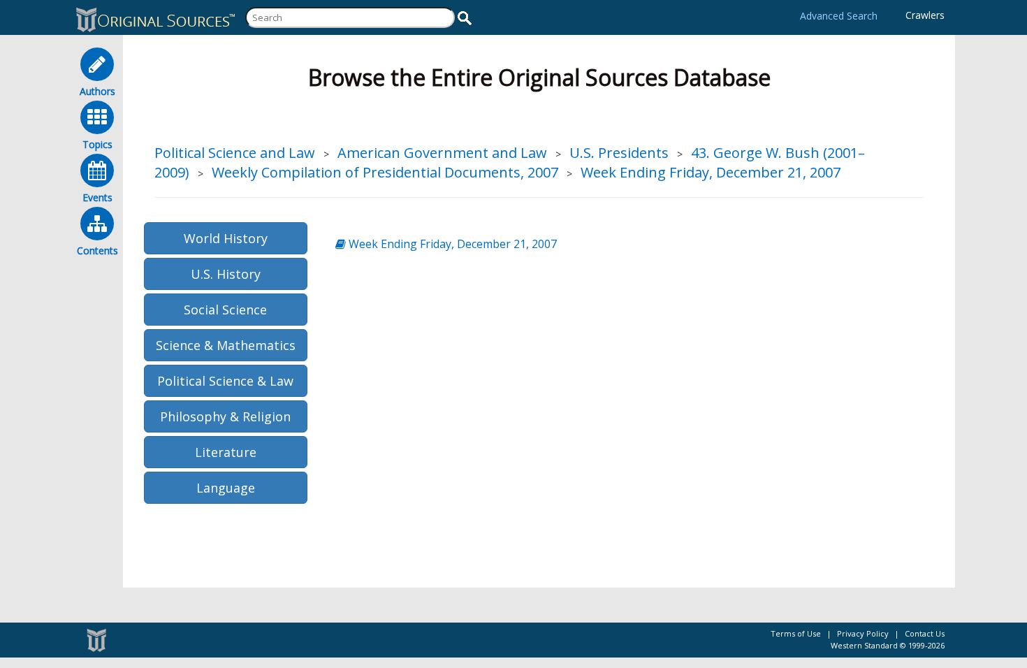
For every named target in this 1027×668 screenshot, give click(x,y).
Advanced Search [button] (838, 15)
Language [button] (225, 487)
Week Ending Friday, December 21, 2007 (710, 172)
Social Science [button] (225, 309)
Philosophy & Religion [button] (225, 416)
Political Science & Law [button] (225, 380)
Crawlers (925, 15)
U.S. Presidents (619, 152)
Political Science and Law (234, 152)
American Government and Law (442, 152)
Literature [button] (225, 452)
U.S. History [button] (226, 274)
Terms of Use (796, 633)
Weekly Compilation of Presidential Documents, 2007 (385, 172)
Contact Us (925, 633)
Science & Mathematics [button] (226, 345)
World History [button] (226, 238)
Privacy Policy (863, 633)
